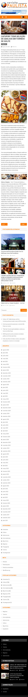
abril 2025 (5, 396)
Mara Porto (5, 541)
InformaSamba (6, 538)
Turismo (5, 549)
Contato (5, 691)
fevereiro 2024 (6, 436)
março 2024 (6, 433)
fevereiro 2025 (6, 402)
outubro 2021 (6, 514)
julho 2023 (5, 457)
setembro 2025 (6, 381)
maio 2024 (5, 428)
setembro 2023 (6, 451)
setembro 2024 (6, 416)
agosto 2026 (6, 350)
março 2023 (6, 468)
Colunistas (5, 529)
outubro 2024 (6, 413)
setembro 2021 (6, 517)
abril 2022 (5, 497)
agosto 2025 (6, 384)
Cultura (4, 532)
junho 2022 (5, 491)
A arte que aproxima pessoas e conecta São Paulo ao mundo (13, 325)
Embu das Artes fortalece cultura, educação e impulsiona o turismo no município (14, 340)
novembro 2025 (7, 376)
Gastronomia (6, 535)
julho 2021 (5, 520)
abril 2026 (5, 361)
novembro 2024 (7, 410)
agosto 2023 (6, 454)
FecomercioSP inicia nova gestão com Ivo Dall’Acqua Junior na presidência (12, 252)
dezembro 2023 (7, 442)
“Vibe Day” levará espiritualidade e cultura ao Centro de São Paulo (14, 330)
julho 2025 (5, 387)
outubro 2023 (6, 448)
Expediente (5, 629)
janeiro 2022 (6, 506)
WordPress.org (6, 570)
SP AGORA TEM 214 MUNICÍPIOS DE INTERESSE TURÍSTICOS (5, 224)
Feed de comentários (8, 567)
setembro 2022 (6, 483)
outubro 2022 (6, 480)
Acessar (5, 561)
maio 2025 (5, 393)
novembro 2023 (7, 445)
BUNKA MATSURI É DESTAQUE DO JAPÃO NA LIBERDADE (24, 224)
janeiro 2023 (6, 474)
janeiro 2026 (6, 370)
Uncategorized (6, 552)
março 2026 (6, 364)
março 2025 (6, 399)
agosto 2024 (6, 419)
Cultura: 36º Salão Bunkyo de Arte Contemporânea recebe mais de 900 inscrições (14, 320)
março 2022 (6, 500)
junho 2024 (5, 425)
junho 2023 (5, 459)
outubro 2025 (6, 378)
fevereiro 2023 (6, 471)
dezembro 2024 (7, 407)
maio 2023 (5, 462)
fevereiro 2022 (6, 503)
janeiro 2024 (6, 439)
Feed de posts (6, 564)
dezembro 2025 (7, 373)
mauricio (14, 46)
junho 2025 (5, 390)
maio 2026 (5, 358)
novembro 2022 (7, 477)
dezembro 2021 (7, 509)
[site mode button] (22, 17)
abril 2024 (5, 430)
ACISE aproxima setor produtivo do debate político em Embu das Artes (13, 335)
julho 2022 (5, 488)
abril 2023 (5, 465)
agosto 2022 (6, 485)
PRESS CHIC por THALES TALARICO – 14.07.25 (12, 303)
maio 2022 (5, 494)
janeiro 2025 (6, 404)
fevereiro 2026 (6, 367)
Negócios (4, 44)
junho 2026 (5, 355)
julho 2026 (5, 352)
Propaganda (6, 546)
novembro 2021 (7, 511)
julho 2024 (5, 422)
